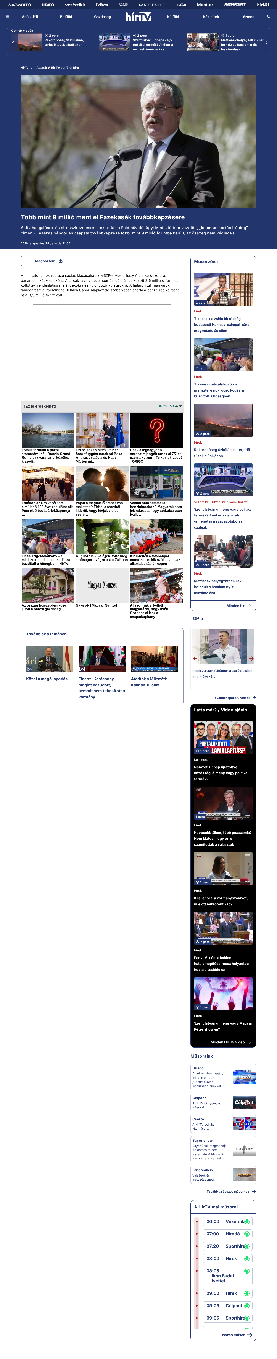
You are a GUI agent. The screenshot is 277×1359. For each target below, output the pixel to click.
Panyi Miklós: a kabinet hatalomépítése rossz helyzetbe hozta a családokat (221, 964)
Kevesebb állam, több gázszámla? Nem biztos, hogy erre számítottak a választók (223, 838)
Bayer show (202, 1140)
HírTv (24, 67)
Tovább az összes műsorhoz (228, 1191)
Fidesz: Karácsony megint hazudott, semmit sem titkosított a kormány (102, 688)
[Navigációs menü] (7, 16)
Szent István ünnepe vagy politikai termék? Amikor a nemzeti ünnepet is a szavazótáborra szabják (153, 47)
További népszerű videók (231, 698)
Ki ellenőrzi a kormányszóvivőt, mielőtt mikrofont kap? (221, 901)
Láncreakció (202, 1170)
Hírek (198, 311)
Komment (201, 759)
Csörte (198, 1119)
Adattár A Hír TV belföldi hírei (58, 67)
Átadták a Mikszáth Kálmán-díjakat (149, 682)
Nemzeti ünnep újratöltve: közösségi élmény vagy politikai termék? (221, 773)
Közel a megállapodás (47, 679)
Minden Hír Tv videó (228, 1042)
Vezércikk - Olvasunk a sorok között (221, 502)
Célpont (199, 1098)
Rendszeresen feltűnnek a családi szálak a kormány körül (222, 674)
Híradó (198, 1068)
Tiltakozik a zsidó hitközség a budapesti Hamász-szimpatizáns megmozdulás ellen (221, 324)
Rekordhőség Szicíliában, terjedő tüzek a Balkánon (64, 42)
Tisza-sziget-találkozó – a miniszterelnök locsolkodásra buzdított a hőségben (219, 390)
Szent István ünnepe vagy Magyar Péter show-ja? (223, 1026)
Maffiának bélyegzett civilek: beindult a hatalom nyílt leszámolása (243, 44)
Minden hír (236, 605)
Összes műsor (232, 1335)
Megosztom (45, 261)
